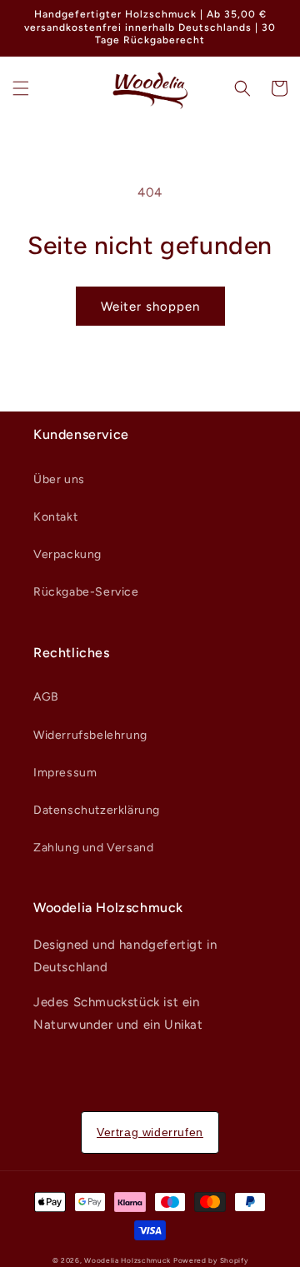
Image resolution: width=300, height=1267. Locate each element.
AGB (46, 697)
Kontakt (55, 517)
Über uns (59, 479)
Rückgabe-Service (86, 592)
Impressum (65, 773)
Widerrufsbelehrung (90, 735)
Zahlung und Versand (93, 848)
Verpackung (67, 554)
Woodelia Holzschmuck (128, 1260)
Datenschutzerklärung (96, 810)
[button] (20, 88)
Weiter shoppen (150, 306)
